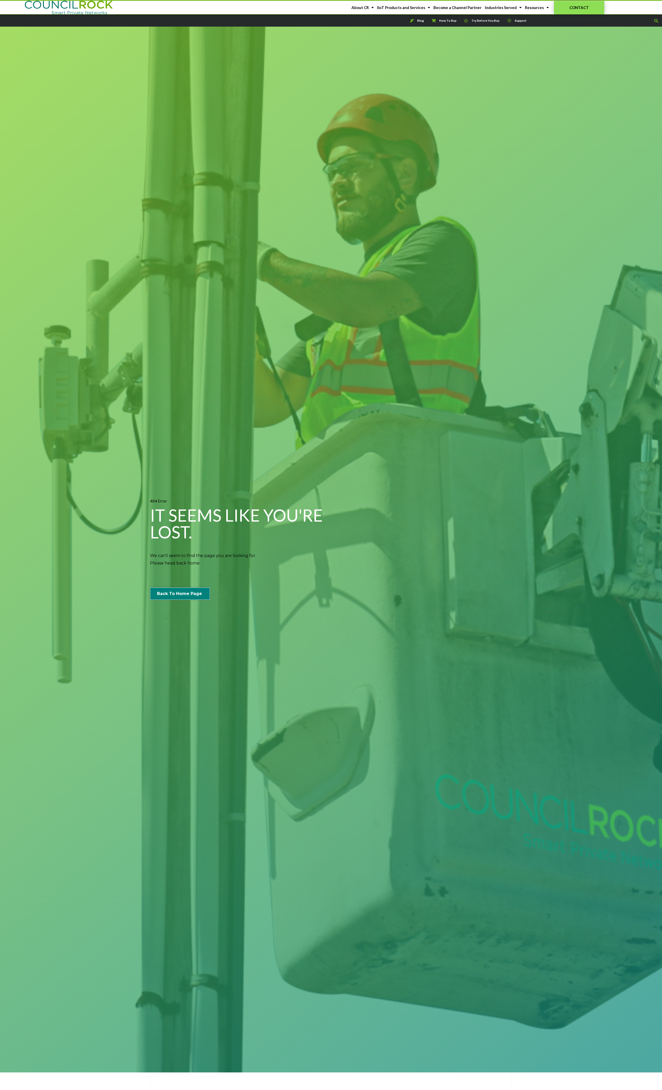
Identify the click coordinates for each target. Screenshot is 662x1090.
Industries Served (501, 7)
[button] (579, 7)
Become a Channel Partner (457, 7)
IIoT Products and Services (401, 7)
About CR (360, 7)
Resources (534, 7)
